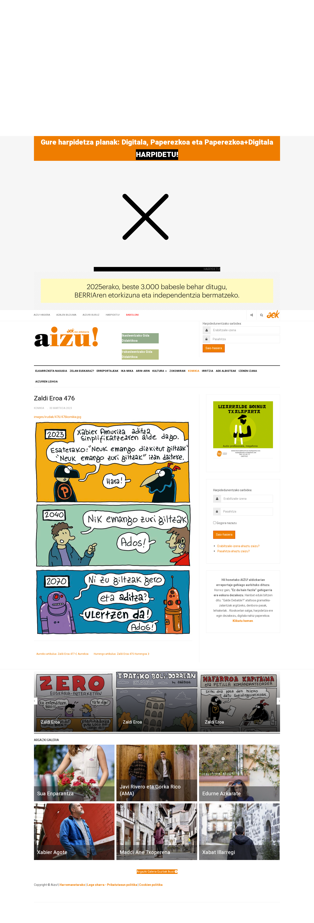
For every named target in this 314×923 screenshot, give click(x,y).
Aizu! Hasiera (42, 315)
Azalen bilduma (66, 315)
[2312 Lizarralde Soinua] (243, 429)
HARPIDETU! (157, 154)
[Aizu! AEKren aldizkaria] (66, 336)
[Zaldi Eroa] (75, 701)
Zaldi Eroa (50, 722)
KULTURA (158, 371)
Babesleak (132, 315)
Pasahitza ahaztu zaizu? (233, 551)
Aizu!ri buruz (91, 315)
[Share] (252, 315)
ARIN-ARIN (143, 371)
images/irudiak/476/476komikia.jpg (57, 417)
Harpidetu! (113, 315)
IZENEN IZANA (248, 371)
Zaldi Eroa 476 (54, 398)
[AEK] (273, 314)
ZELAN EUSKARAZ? (82, 371)
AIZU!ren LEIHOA (46, 382)
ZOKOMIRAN (177, 371)
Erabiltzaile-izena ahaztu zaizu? (238, 546)
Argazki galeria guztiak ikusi (156, 871)
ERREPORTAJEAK (107, 371)
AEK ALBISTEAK (226, 371)
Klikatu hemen (243, 621)
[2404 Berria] (157, 290)
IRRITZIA (207, 371)
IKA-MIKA (127, 371)
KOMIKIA (193, 371)
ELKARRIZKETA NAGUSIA (51, 371)
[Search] (262, 315)
